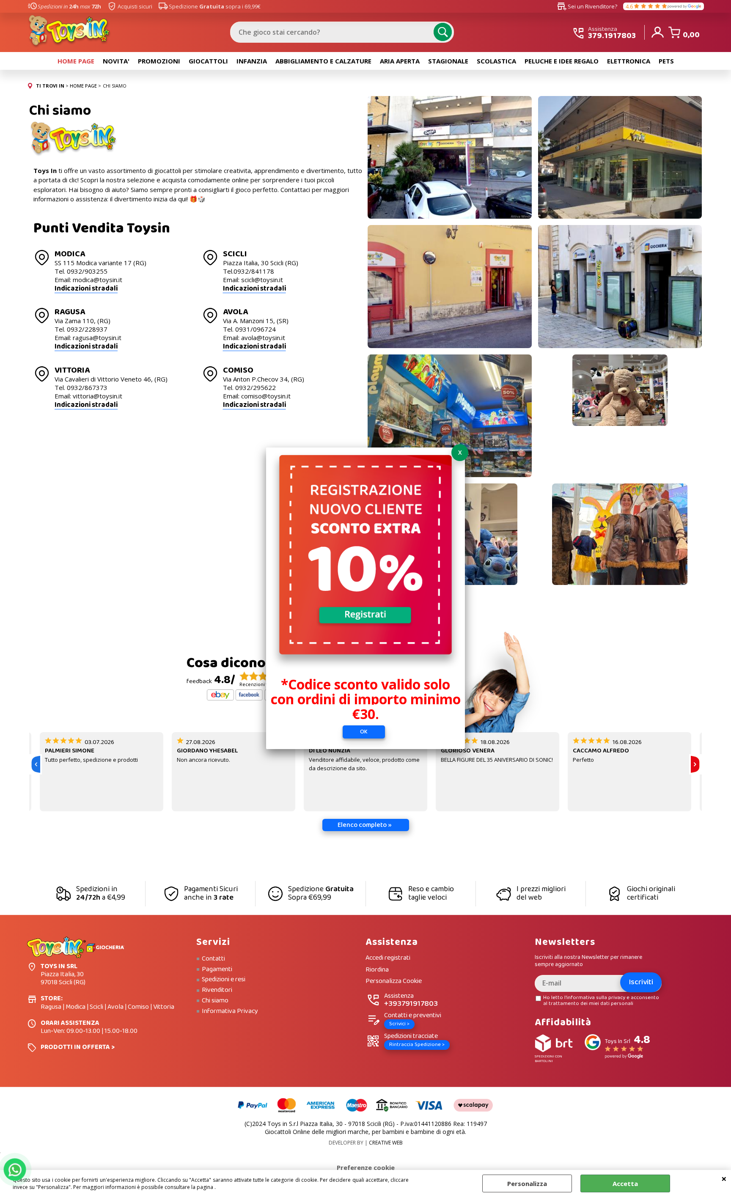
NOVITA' (116, 61)
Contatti (213, 959)
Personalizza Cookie (394, 981)
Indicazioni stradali (86, 288)
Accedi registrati (388, 958)
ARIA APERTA (400, 61)
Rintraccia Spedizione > (417, 1044)
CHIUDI (724, 1178)
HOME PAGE (76, 61)
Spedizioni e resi (223, 980)
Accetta (625, 1183)
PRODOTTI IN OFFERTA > (78, 1047)
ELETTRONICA (628, 61)
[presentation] (35, 764)
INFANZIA (251, 61)
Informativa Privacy (230, 1011)
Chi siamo (215, 1001)
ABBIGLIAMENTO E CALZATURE (323, 61)
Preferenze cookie (366, 1167)
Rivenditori (217, 990)
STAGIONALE (448, 61)
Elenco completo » (365, 825)
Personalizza (527, 1183)
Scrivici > (399, 1023)
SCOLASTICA (496, 61)
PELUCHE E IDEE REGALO (562, 61)
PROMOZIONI (159, 61)
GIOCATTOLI (208, 61)
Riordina (377, 970)
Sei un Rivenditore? (587, 6)
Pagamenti (217, 969)
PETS (666, 61)
